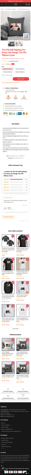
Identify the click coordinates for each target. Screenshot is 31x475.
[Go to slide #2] (19, 43)
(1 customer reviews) (13, 61)
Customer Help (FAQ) (6, 446)
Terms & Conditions (5, 425)
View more (15, 328)
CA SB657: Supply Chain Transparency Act (11, 431)
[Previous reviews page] (20, 220)
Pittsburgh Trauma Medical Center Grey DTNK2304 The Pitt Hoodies (8, 250)
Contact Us (3, 444)
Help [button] (28, 473)
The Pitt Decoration (10, 9)
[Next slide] (28, 25)
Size (3, 66)
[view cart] (29, 4)
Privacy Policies (4, 427)
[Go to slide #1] (11, 43)
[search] (26, 4)
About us (3, 423)
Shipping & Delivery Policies (7, 438)
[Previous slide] (3, 25)
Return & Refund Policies (6, 442)
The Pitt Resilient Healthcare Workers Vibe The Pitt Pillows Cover (7, 354)
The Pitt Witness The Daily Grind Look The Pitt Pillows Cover (22, 377)
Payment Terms (4, 440)
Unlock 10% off (3, 468)
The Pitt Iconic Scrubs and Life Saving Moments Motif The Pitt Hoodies (8, 320)
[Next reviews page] (27, 220)
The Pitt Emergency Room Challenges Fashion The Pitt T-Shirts (22, 250)
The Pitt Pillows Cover (23, 9)
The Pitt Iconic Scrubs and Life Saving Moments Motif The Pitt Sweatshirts (8, 296)
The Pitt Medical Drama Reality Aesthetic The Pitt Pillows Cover (22, 354)
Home (2, 9)
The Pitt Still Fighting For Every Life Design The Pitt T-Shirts (8, 273)
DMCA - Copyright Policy (6, 429)
